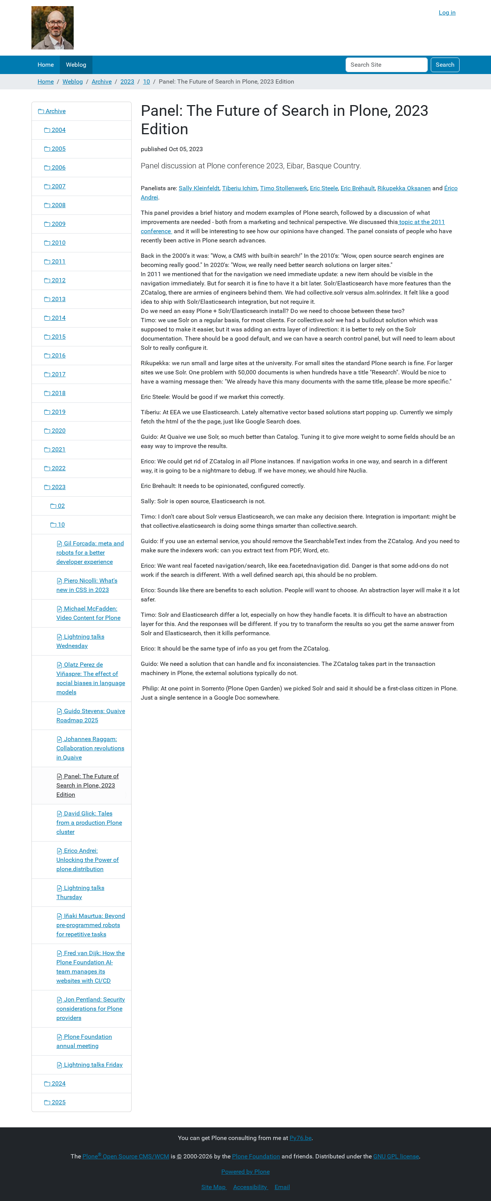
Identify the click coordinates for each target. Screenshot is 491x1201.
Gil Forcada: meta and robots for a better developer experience (90, 552)
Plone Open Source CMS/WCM (125, 1156)
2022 (58, 468)
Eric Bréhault (358, 188)
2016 (58, 355)
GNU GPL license (396, 1156)
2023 (127, 81)
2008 (58, 205)
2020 (58, 430)
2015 (58, 336)
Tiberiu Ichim (239, 188)
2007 (58, 186)
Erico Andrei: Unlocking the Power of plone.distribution (87, 860)
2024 (58, 1083)
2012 (58, 280)
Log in (447, 12)
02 (60, 505)
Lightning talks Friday (93, 1064)
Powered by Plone (245, 1171)
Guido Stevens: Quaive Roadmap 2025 (90, 715)
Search (445, 64)
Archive (102, 81)
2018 (58, 393)
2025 (58, 1102)
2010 (58, 242)
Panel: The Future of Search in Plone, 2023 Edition (87, 785)
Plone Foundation (256, 1156)
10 (146, 81)
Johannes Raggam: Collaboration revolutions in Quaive (90, 748)
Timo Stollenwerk (283, 188)
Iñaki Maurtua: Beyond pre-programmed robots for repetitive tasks (90, 925)
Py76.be (300, 1138)
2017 (58, 374)
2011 (58, 261)
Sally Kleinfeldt (199, 188)
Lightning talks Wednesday (80, 641)
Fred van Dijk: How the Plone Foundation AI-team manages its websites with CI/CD (90, 966)
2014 (58, 317)
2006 (58, 167)
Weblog (76, 64)
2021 (58, 449)
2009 (58, 223)
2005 (58, 148)
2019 (58, 411)
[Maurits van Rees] (52, 27)
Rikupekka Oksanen (404, 188)
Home (46, 64)
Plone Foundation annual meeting (84, 1041)
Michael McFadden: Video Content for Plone (88, 613)
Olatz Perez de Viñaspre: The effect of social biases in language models (90, 678)
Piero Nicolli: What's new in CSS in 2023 (86, 585)
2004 (58, 129)
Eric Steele (324, 188)
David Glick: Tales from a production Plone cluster (89, 822)
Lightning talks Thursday (80, 892)
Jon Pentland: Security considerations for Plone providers (90, 1008)
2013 (58, 299)
